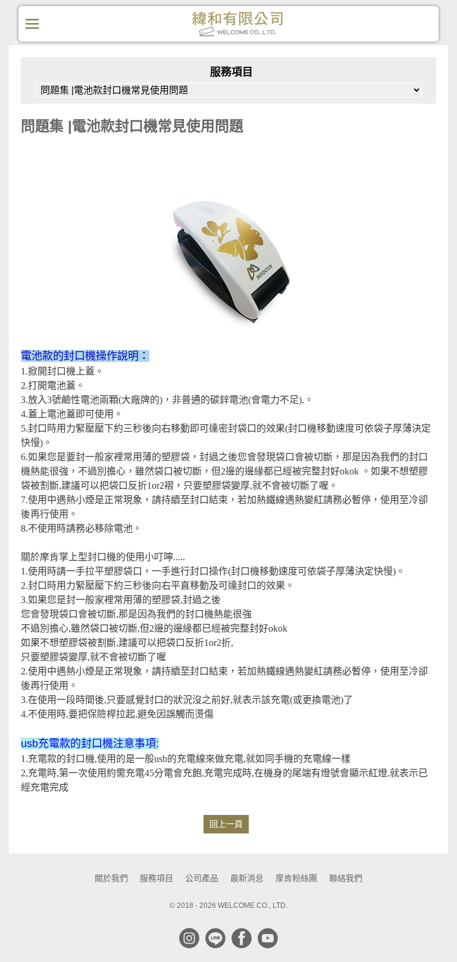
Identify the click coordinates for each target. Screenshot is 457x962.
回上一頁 (226, 824)
